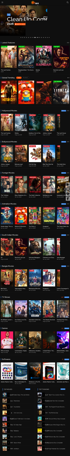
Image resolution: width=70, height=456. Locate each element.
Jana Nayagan (47, 257)
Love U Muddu (18, 436)
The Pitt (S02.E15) (53, 413)
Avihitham (16, 448)
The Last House (47, 133)
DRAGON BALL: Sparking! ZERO (52, 350)
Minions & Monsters (6, 226)
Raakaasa (16, 430)
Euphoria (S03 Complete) (56, 442)
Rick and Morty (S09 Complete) (57, 418)
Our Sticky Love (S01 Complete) (10, 319)
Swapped (31, 226)
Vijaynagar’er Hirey (6, 288)
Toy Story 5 (18, 226)
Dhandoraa (17, 401)
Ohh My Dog (18, 164)
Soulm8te (60, 133)
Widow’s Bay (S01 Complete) (57, 436)
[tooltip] (68, 184)
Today (19, 77)
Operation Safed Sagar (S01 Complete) (26, 319)
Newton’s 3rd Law (41, 70)
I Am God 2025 (18, 413)
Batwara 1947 (5, 164)
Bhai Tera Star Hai (34, 164)
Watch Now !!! (21, 24)
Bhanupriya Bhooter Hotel (22, 288)
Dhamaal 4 (60, 164)
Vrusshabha (17, 407)
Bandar (20, 70)
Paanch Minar (17, 442)
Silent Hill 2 (60, 350)
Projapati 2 (32, 288)
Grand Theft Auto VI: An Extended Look (24, 418)
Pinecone (59, 226)
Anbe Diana (56, 70)
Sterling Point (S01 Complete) (51, 319)
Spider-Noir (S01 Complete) (56, 401)
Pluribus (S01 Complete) (55, 430)
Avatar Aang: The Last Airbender (22, 395)
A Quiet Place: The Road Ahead (38, 350)
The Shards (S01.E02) (35, 319)
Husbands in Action (48, 195)
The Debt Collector (20, 195)
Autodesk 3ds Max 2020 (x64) (51, 382)
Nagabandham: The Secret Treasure (11, 70)
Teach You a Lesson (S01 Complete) (59, 395)
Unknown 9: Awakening (21, 350)
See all (63, 110)
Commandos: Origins (7, 350)
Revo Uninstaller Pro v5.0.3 (8, 382)
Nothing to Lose (33, 195)
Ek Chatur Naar (18, 424)
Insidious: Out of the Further (23, 133)
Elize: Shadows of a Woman (9, 195)
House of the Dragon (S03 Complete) (59, 424)
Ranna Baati (60, 288)
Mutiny (3, 133)
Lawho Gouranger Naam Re (51, 288)
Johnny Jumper (33, 133)
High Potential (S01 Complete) (57, 448)
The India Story (47, 164)
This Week (25, 77)
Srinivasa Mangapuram (21, 257)
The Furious (60, 195)
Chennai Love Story (34, 257)
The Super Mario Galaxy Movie (52, 226)
